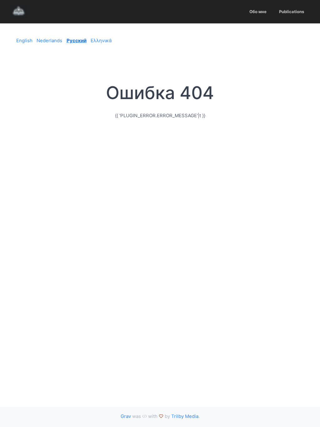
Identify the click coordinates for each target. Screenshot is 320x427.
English (24, 40)
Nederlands (49, 40)
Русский (77, 40)
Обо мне (258, 11)
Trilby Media (184, 416)
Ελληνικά (101, 40)
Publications (291, 11)
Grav (126, 416)
